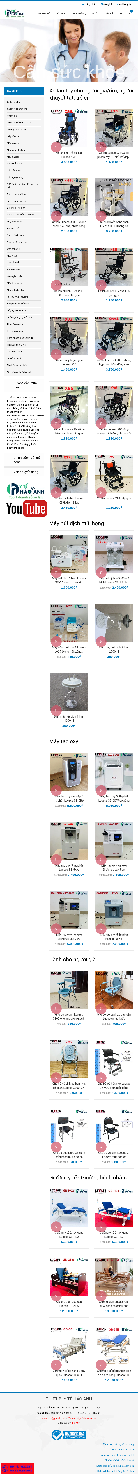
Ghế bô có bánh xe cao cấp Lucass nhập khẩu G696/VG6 (114, 1017)
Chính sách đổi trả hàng (26, 460)
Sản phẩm (78, 13)
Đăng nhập (90, 4)
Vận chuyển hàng (25, 472)
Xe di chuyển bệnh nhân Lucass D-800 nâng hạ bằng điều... (114, 224)
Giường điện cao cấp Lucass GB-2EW (69, 1304)
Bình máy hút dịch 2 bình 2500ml (114, 649)
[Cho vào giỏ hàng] (56, 147)
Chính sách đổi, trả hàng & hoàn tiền (115, 1465)
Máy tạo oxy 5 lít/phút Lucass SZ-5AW (69, 867)
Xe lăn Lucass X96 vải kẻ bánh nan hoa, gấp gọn (69, 431)
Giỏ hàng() (125, 4)
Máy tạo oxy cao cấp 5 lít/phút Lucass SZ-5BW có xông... (69, 799)
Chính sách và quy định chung (118, 1444)
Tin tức (95, 13)
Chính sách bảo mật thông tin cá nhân (114, 1471)
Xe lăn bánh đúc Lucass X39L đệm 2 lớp (69, 500)
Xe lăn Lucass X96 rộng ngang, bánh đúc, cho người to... (114, 432)
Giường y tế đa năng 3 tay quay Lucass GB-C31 (69, 1373)
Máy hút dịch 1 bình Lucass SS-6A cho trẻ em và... (69, 580)
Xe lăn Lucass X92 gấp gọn (114, 498)
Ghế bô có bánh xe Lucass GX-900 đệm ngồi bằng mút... (114, 1086)
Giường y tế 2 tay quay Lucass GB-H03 (114, 1234)
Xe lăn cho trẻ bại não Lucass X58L (69, 155)
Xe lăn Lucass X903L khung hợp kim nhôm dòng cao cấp (114, 362)
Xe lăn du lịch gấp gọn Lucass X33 (69, 362)
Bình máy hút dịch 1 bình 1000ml (69, 718)
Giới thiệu (61, 13)
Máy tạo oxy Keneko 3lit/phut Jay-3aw (69, 936)
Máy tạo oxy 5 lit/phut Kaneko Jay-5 (114, 936)
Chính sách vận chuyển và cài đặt (117, 1455)
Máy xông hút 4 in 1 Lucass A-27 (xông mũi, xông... (69, 649)
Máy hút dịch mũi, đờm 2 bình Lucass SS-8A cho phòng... (114, 581)
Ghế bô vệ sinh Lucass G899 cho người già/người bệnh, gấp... (69, 1017)
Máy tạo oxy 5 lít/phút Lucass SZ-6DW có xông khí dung (114, 799)
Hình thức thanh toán (123, 1449)
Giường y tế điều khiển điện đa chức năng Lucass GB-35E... (114, 1373)
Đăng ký (107, 4)
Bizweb (76, 1422)
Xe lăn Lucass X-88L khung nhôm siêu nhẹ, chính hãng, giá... (69, 224)
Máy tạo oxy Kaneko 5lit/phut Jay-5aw (114, 867)
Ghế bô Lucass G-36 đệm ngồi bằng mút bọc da (69, 1155)
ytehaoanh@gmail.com (53, 1418)
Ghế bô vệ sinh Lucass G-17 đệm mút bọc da (114, 1155)
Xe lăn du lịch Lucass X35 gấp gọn (114, 293)
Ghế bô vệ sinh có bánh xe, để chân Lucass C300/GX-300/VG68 (69, 1086)
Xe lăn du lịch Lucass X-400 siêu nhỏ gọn (69, 293)
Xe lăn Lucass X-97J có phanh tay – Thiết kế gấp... (113, 155)
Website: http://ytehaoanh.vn (81, 1418)
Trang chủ (43, 13)
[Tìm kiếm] (121, 13)
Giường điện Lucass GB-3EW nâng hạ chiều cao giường (114, 1304)
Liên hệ (109, 13)
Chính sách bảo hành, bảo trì (119, 1460)
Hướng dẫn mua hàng (25, 385)
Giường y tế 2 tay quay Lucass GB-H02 (69, 1234)
